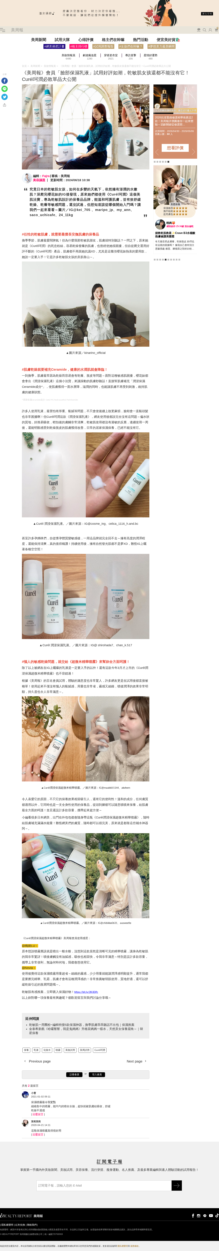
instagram (199, 1215)
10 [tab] (179, 274)
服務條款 (134, 1246)
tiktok (217, 1215)
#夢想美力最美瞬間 (161, 46)
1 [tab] (155, 162)
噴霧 (58, 1050)
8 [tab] (174, 274)
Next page (135, 1061)
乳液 (36, 1050)
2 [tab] (157, 162)
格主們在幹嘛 (113, 40)
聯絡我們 (32, 1224)
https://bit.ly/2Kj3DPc (86, 992)
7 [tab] (171, 274)
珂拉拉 (170, 237)
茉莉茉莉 (36, 1121)
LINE (4, 89)
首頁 (24, 66)
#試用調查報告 (103, 46)
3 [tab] (160, 162)
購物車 (216, 29)
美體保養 (175, 219)
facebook (192, 1215)
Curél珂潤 (99, 1050)
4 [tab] (163, 162)
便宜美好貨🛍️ (168, 40)
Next (193, 152)
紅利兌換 (20, 1224)
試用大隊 (62, 40)
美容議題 (39, 180)
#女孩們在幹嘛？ (131, 46)
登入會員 (97, 1074)
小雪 (33, 1093)
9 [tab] (176, 274)
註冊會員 (74, 1074)
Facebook (4, 81)
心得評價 (85, 40)
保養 (26, 1050)
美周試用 (84, 1050)
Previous (157, 152)
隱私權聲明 (7, 1224)
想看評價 (175, 147)
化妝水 (47, 1050)
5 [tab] (165, 162)
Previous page (39, 1061)
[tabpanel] (175, 121)
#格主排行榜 (78, 46)
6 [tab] (168, 162)
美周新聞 (38, 40)
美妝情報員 (50, 66)
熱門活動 (140, 40)
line (205, 1215)
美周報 (17, 30)
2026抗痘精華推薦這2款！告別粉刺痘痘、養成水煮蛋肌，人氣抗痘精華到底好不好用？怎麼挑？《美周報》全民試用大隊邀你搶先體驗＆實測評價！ (174, 121)
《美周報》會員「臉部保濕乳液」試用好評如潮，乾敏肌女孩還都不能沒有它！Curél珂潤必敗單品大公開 (115, 66)
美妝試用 (70, 1050)
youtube (211, 1215)
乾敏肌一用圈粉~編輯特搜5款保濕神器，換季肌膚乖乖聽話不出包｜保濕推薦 (81, 1025)
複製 (4, 105)
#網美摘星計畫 (54, 46)
